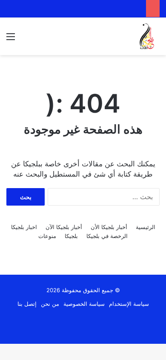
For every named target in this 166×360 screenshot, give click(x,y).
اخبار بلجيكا (24, 227)
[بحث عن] (25, 39)
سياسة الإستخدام (129, 303)
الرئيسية (145, 227)
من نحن (50, 303)
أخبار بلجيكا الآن (64, 227)
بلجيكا (71, 235)
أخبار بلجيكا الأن (109, 227)
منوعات (47, 235)
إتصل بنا (27, 303)
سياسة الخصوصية (84, 303)
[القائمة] (10, 39)
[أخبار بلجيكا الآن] (147, 36)
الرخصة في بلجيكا (107, 235)
